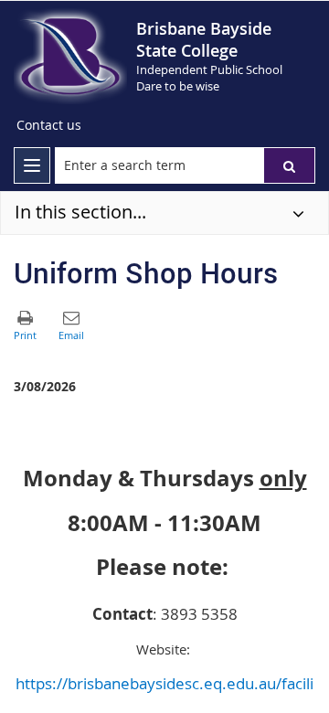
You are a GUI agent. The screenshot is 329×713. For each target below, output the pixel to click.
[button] (289, 165)
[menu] (32, 165)
